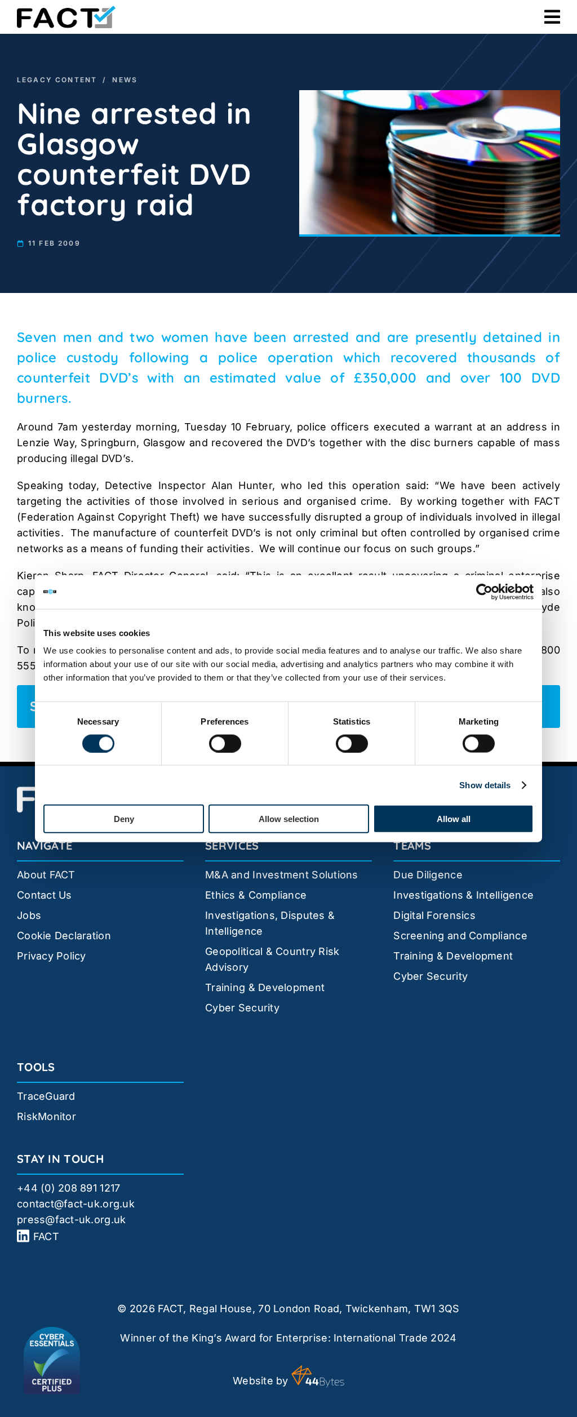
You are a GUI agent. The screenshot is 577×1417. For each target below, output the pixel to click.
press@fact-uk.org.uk (71, 1219)
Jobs (29, 915)
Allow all (454, 819)
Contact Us (44, 895)
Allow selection (289, 819)
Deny (124, 819)
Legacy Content (57, 79)
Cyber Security (242, 1008)
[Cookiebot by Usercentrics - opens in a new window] (484, 591)
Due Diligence (428, 875)
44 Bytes (317, 1376)
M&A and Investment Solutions (281, 875)
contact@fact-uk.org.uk (76, 1204)
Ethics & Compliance (256, 895)
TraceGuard (46, 1096)
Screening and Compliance (460, 935)
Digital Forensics (434, 915)
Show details (485, 784)
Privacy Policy (51, 956)
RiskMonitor (46, 1116)
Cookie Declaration (64, 935)
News (124, 79)
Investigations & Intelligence (463, 895)
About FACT (46, 875)
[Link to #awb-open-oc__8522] (552, 17)
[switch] (225, 743)
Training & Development (265, 987)
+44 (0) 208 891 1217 (68, 1188)
